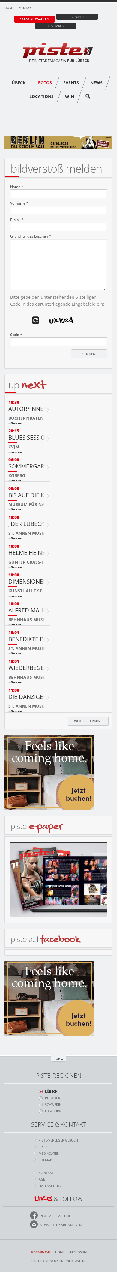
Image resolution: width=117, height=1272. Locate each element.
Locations (41, 96)
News (96, 82)
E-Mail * (17, 220)
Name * (16, 187)
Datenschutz (50, 1186)
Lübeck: (18, 82)
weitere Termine (88, 721)
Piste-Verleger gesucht (59, 1140)
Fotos (45, 82)
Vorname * (19, 203)
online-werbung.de (70, 1261)
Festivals (56, 26)
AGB (42, 1179)
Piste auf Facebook (57, 1216)
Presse (44, 1147)
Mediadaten (49, 1153)
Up (26, 384)
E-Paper (77, 17)
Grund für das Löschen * (30, 236)
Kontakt (26, 8)
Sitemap (45, 1160)
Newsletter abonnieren (61, 1225)
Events (71, 82)
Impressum (78, 1252)
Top (57, 1059)
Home (9, 8)
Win (69, 96)
